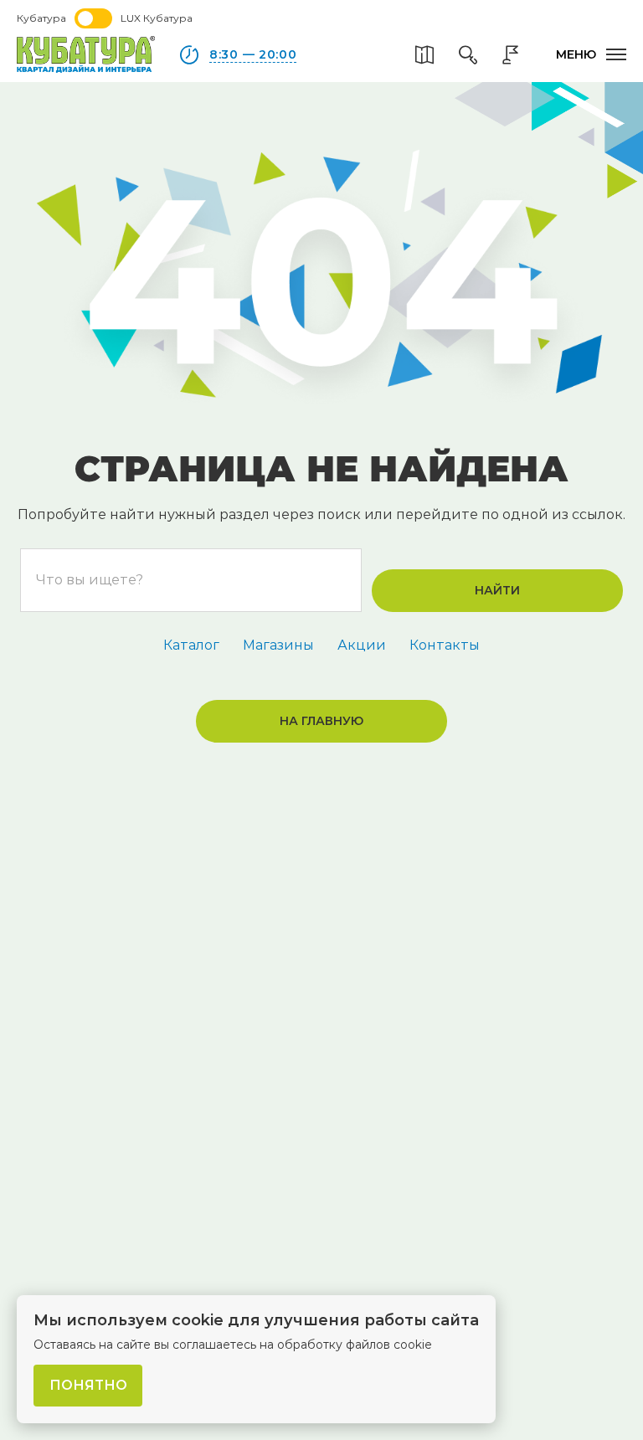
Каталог (191, 645)
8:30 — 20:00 (252, 54)
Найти (497, 590)
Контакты (444, 645)
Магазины (278, 645)
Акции (361, 645)
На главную (321, 720)
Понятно (88, 1385)
